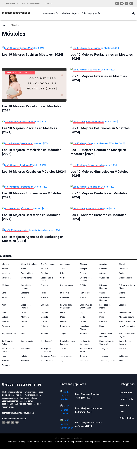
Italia (70, 441)
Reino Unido (46, 441)
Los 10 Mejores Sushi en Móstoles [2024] (32, 54)
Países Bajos (60, 441)
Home (4, 25)
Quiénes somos (11, 3)
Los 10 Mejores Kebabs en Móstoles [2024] (34, 171)
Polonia (125, 441)
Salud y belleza (26, 72)
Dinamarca (106, 441)
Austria (96, 441)
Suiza (36, 441)
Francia (29, 441)
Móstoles (11, 72)
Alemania (78, 441)
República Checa (16, 441)
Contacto (48, 3)
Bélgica (88, 441)
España (116, 441)
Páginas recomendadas (15, 418)
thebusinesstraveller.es (16, 12)
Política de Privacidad (31, 3)
